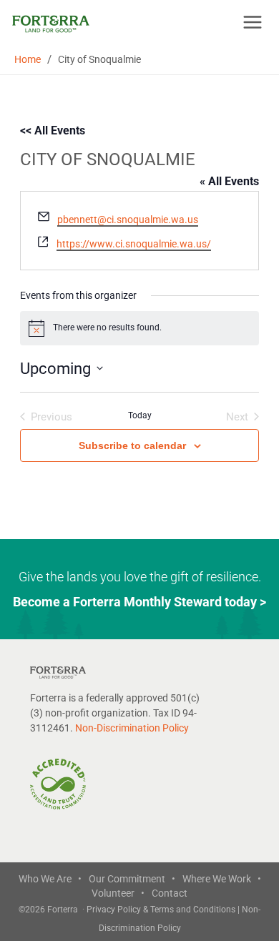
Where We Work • (221, 879)
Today (140, 415)
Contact (169, 893)
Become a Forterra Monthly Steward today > (139, 601)
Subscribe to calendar (132, 445)
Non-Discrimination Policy (132, 728)
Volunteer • (118, 893)
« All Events (229, 181)
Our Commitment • (132, 879)
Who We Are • (50, 879)
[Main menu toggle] (252, 22)
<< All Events (52, 130)
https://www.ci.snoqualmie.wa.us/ (134, 244)
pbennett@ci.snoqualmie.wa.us (127, 219)
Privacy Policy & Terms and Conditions (162, 910)
